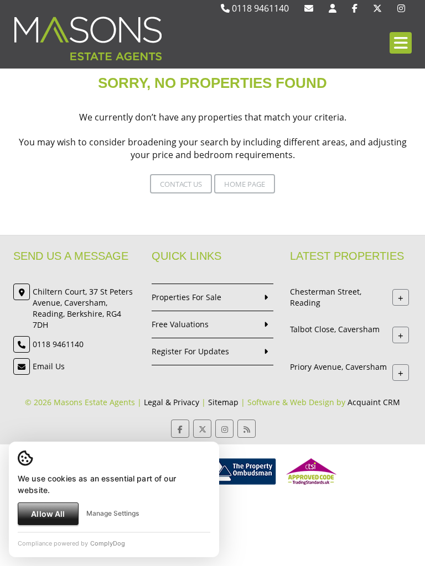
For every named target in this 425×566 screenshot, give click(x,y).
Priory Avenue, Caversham (338, 366)
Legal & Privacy (171, 402)
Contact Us (181, 184)
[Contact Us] (332, 8)
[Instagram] (401, 8)
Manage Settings (112, 513)
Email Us (49, 366)
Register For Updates (190, 351)
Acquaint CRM (374, 402)
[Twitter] (377, 8)
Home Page (244, 184)
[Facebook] (354, 8)
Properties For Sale (186, 297)
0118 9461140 (259, 8)
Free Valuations (180, 324)
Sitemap (223, 402)
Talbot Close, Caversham (335, 329)
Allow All (48, 513)
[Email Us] (308, 8)
